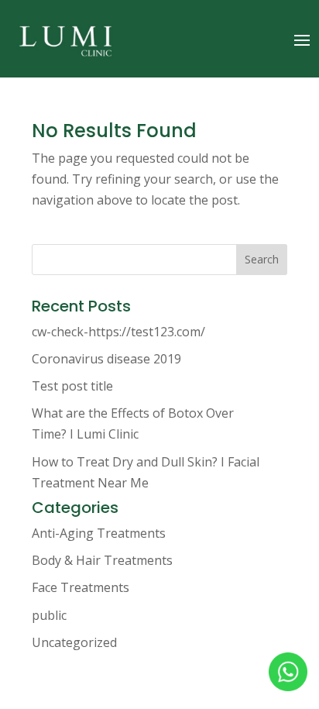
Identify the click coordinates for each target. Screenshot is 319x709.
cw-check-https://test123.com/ (118, 331)
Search (262, 259)
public (49, 615)
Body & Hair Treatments (102, 560)
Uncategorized (74, 642)
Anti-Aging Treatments (99, 533)
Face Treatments (80, 587)
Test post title (72, 385)
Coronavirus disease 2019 (106, 358)
